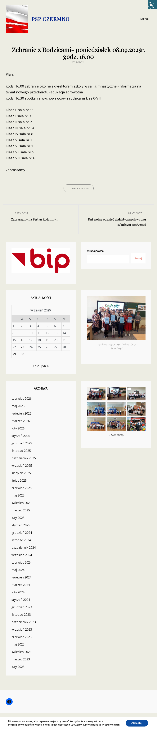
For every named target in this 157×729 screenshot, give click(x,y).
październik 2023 (23, 622)
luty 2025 (18, 518)
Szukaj (138, 258)
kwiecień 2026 (21, 413)
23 (22, 347)
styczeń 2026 (20, 436)
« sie (36, 366)
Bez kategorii (80, 188)
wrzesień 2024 (21, 555)
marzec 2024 (20, 585)
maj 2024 (18, 570)
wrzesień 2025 (21, 465)
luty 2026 (18, 428)
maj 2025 (18, 495)
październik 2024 (23, 547)
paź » (45, 366)
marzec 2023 (20, 659)
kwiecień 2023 (21, 652)
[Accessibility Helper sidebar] (152, 4)
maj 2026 (18, 406)
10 (31, 333)
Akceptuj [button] (136, 723)
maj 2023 (18, 644)
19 (47, 340)
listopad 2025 (21, 451)
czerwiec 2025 (21, 488)
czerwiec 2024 (21, 562)
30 (22, 354)
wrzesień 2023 (21, 629)
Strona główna (95, 251)
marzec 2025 (20, 510)
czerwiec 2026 (21, 398)
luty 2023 (18, 667)
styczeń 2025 (20, 525)
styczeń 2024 (20, 600)
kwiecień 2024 (21, 577)
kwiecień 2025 (21, 503)
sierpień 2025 (21, 473)
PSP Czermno (51, 18)
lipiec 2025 (19, 480)
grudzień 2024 (21, 533)
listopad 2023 (21, 614)
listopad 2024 (21, 540)
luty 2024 (18, 592)
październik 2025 (23, 458)
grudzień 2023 (21, 607)
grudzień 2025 (21, 443)
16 (22, 340)
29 (14, 354)
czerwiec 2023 (21, 637)
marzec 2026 (20, 421)
